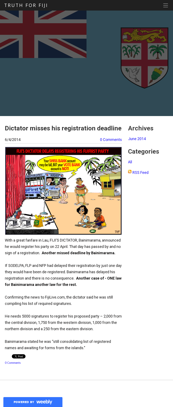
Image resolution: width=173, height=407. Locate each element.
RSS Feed (140, 172)
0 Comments (111, 139)
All (130, 162)
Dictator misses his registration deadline (63, 128)
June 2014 (137, 139)
